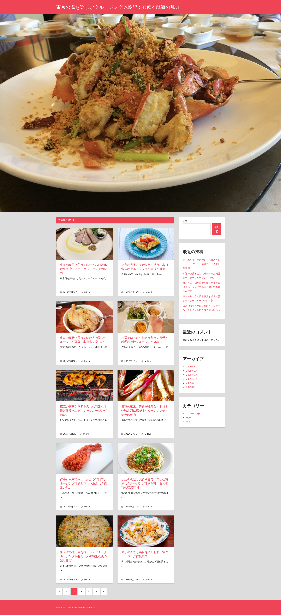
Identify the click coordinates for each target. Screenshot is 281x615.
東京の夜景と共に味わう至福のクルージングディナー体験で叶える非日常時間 (201, 264)
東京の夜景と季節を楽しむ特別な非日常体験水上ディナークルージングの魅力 (83, 410)
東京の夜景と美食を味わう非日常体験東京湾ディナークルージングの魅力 (83, 269)
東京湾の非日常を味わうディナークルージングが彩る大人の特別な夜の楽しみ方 (83, 556)
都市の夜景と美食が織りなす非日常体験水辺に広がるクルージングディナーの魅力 (144, 410)
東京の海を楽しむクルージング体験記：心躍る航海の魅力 (118, 7)
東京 (188, 421)
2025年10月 (192, 366)
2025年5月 (191, 387)
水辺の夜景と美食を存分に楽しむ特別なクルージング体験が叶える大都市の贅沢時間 (144, 483)
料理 (188, 417)
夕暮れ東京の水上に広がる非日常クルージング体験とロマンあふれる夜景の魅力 (83, 483)
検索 (185, 221)
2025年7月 (191, 378)
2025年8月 (191, 374)
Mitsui (87, 292)
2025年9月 (191, 370)
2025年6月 (191, 383)
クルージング (193, 413)
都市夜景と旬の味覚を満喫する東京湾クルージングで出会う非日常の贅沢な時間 (201, 287)
